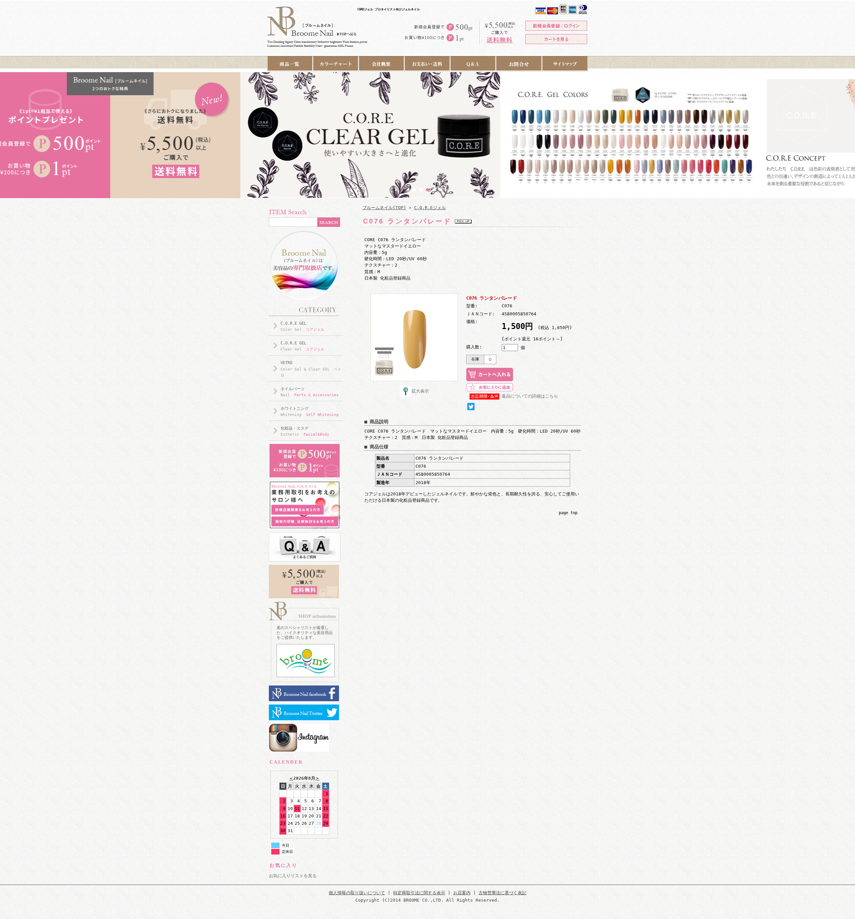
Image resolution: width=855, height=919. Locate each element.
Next (548, 189)
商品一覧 (290, 64)
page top (568, 512)
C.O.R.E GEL (302, 326)
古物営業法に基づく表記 (502, 892)
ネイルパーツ (310, 392)
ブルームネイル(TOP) (384, 207)
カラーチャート (336, 64)
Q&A (473, 64)
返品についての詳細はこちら (530, 396)
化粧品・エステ (305, 431)
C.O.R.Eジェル (430, 207)
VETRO (311, 368)
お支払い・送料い (427, 64)
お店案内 (462, 892)
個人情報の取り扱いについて (357, 892)
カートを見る (556, 39)
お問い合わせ (519, 64)
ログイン (556, 26)
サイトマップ (565, 64)
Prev (307, 189)
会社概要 (381, 64)
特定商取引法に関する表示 (419, 892)
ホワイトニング (310, 411)
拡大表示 (420, 391)
